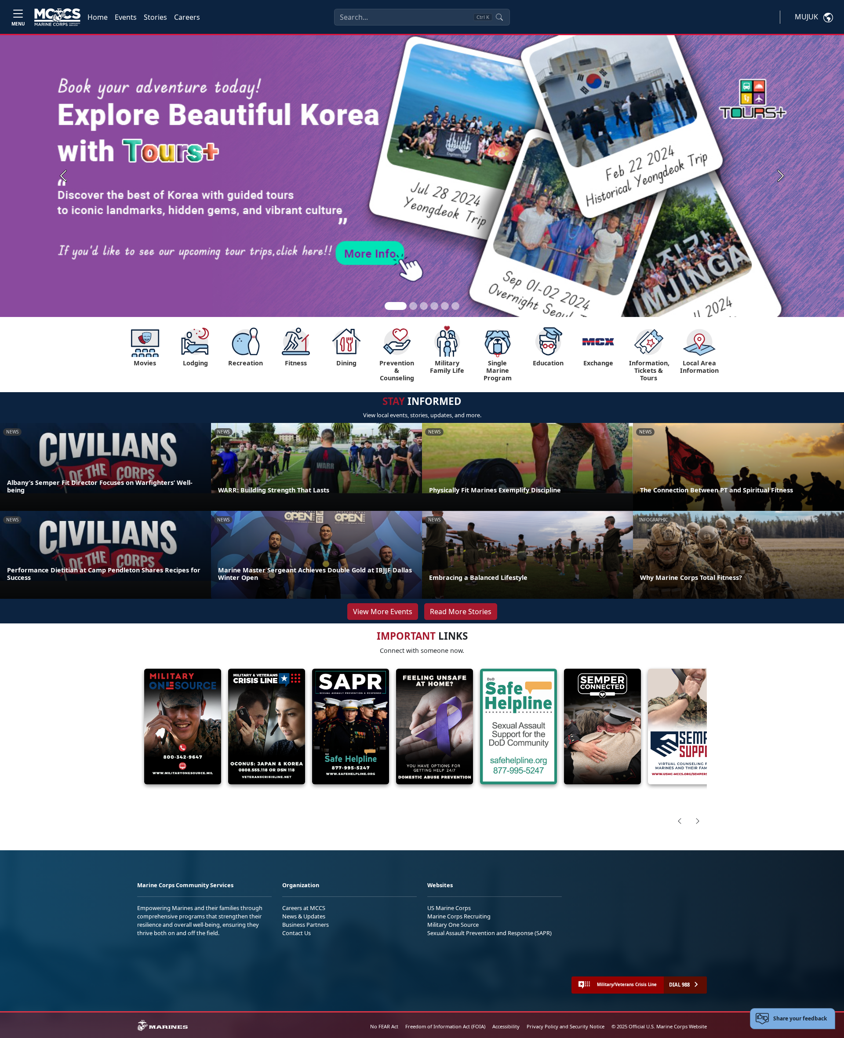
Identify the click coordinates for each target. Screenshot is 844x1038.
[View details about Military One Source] (182, 726)
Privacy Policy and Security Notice (565, 1026)
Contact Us (296, 933)
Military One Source (453, 925)
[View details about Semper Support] (686, 726)
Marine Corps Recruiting (459, 916)
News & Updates (303, 916)
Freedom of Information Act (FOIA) (445, 1026)
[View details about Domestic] (434, 726)
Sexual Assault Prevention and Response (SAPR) (489, 933)
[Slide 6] (455, 306)
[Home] (57, 17)
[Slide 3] (424, 306)
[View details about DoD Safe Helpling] (518, 726)
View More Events (382, 611)
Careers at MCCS (303, 908)
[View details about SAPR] (350, 726)
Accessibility (506, 1026)
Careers (187, 17)
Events (126, 17)
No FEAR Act (384, 1026)
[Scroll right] (697, 820)
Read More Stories (460, 611)
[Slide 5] (445, 306)
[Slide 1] (396, 306)
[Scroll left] (679, 820)
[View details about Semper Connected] (602, 726)
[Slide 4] (434, 306)
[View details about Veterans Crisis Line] (266, 726)
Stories (155, 17)
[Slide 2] (413, 306)
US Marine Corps (449, 908)
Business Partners (305, 925)
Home (97, 17)
